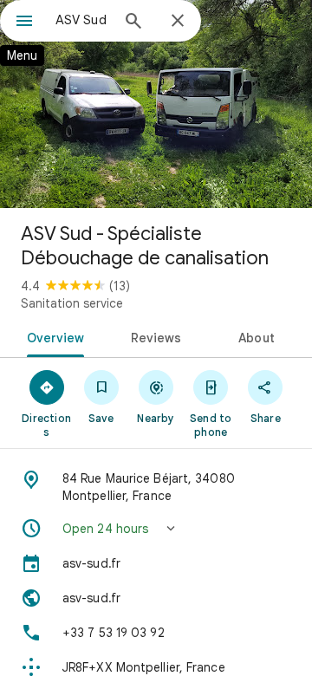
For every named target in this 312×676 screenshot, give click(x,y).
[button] (156, 528)
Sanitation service (72, 303)
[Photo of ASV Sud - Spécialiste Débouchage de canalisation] (156, 104)
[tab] (51, 336)
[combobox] (82, 20)
